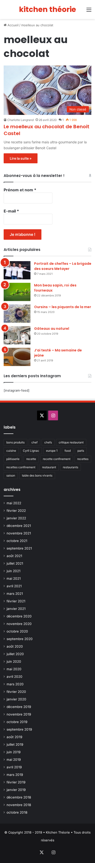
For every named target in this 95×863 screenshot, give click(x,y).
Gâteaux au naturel (51, 328)
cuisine (11, 450)
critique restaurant (71, 442)
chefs (48, 442)
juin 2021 (13, 571)
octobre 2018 (17, 812)
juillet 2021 (15, 563)
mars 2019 (15, 775)
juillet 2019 (15, 744)
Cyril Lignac (31, 450)
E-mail (11, 211)
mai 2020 (14, 669)
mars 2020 (15, 684)
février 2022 (16, 511)
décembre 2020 (19, 616)
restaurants (70, 467)
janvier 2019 (16, 790)
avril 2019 (14, 767)
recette (31, 459)
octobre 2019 (17, 722)
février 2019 (16, 782)
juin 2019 (14, 752)
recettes (82, 459)
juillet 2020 (15, 654)
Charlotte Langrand (20, 120)
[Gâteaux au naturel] (17, 335)
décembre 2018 (19, 797)
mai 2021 (14, 578)
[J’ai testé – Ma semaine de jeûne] (17, 357)
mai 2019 (14, 760)
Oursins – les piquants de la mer (62, 306)
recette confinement (56, 459)
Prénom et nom (20, 189)
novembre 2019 (19, 714)
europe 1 (52, 450)
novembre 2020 (19, 624)
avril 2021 (14, 586)
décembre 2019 (19, 707)
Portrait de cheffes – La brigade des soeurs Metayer (62, 266)
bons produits (15, 442)
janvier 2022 (16, 518)
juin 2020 (14, 661)
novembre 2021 (19, 533)
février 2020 (16, 692)
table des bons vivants (37, 475)
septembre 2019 (19, 729)
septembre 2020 (20, 639)
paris (80, 450)
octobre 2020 (17, 631)
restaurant (49, 467)
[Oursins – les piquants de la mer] (17, 313)
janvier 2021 (16, 609)
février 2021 (16, 601)
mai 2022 (14, 503)
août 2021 (14, 556)
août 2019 (14, 737)
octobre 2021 (17, 541)
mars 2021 (15, 594)
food (68, 450)
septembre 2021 (19, 548)
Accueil (13, 25)
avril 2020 (14, 677)
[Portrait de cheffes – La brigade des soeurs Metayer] (17, 270)
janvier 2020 (16, 699)
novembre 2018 (19, 805)
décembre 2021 (19, 526)
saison (10, 475)
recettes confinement (20, 467)
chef (34, 442)
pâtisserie (12, 459)
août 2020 (15, 646)
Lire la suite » (20, 158)
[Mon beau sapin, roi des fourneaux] (17, 292)
